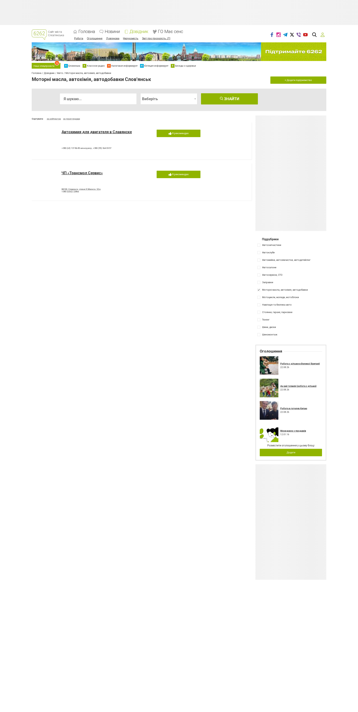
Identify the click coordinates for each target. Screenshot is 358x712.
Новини (112, 31)
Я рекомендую (180, 133)
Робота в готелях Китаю (293, 408)
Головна (86, 31)
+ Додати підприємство (298, 80)
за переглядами (71, 119)
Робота (78, 38)
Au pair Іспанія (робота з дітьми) (298, 386)
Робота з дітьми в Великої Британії (300, 363)
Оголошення (94, 38)
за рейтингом (54, 119)
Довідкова (112, 38)
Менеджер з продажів (293, 431)
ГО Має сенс (170, 31)
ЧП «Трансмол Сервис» (82, 173)
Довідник (139, 31)
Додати (291, 452)
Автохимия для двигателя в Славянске (97, 132)
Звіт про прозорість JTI (156, 38)
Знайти (231, 99)
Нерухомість (130, 38)
